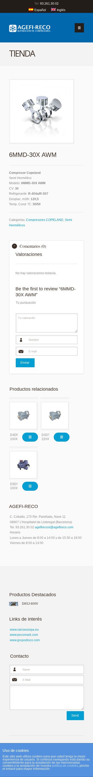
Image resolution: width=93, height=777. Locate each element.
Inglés (61, 10)
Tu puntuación (26, 303)
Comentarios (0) (33, 246)
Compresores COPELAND (44, 220)
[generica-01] (42, 111)
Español (40, 10)
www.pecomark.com (24, 635)
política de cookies (65, 765)
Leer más (30, 437)
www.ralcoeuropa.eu (24, 629)
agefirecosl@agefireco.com (54, 527)
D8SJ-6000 (30, 603)
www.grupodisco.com (25, 640)
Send (75, 715)
